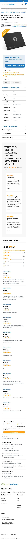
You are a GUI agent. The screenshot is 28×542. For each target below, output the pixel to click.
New (6, 82)
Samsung (19, 507)
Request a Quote (14, 432)
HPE (18, 498)
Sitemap (3, 498)
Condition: (5, 79)
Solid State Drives (14, 12)
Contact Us (3, 500)
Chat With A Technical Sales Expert (15, 65)
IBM (18, 502)
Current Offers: (7, 70)
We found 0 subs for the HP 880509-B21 (19, 26)
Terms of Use (13, 534)
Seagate (19, 505)
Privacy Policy (4, 534)
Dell (18, 500)
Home (2, 12)
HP (7, 12)
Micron (18, 509)
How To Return (4, 502)
